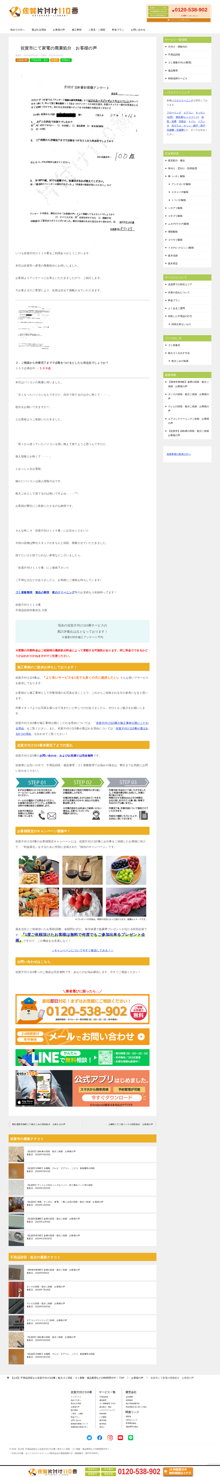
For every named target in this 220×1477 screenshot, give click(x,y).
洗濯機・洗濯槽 (175, 130)
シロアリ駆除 (175, 208)
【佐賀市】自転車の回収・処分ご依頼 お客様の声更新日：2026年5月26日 (51, 1153)
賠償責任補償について (79, 1424)
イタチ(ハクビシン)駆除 (181, 247)
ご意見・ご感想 (96, 29)
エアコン (188, 112)
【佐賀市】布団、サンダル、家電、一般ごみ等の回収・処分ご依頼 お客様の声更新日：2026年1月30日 (65, 1203)
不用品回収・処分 (39, 60)
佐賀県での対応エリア (180, 284)
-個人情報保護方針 (132, 1403)
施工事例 (76, 29)
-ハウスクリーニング (107, 1410)
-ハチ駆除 (102, 1417)
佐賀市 (55, 60)
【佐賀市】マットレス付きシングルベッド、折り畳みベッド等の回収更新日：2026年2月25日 (60, 1186)
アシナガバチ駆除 (181, 184)
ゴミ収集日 (174, 345)
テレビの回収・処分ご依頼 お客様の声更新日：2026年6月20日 (46, 1305)
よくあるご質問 (176, 308)
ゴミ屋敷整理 (23, 592)
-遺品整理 (102, 1400)
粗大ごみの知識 (180, 361)
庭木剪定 (173, 263)
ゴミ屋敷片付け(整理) (179, 62)
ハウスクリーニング (182, 100)
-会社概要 (129, 1397)
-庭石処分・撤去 (105, 1407)
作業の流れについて (179, 292)
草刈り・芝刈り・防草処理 (182, 168)
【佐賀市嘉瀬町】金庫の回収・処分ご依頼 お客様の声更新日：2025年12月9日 (53, 1220)
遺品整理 (173, 70)
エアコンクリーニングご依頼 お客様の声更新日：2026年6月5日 (47, 1322)
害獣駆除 (173, 231)
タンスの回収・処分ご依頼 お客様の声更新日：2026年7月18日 (46, 1288)
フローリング (174, 112)
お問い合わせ (138, 29)
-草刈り (102, 1427)
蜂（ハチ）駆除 (176, 176)
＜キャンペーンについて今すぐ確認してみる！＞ (83, 950)
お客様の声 (59, 29)
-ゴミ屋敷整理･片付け (107, 1403)
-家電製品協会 (130, 1423)
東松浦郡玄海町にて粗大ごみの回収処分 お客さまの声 (38, 1124)
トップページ (76, 1397)
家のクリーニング (63, 592)
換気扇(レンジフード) (187, 117)
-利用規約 (129, 1400)
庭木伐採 (173, 255)
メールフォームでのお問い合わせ (179, 20)
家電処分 (66, 60)
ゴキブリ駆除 (175, 216)
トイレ (192, 121)
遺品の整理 (42, 592)
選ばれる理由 (39, 29)
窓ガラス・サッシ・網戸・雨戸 (188, 125)
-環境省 (128, 1416)
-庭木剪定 (102, 1424)
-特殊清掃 (102, 1414)
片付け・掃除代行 (177, 46)
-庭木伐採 (102, 1420)
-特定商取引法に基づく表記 (136, 1407)
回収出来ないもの (181, 324)
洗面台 (182, 121)
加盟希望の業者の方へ (179, 454)
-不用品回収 (103, 1397)
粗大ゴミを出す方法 (179, 353)
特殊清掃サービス (177, 78)
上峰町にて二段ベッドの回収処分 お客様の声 (130, 1124)
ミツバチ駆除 (179, 200)
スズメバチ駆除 (180, 192)
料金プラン (118, 29)
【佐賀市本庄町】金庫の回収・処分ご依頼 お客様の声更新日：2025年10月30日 (53, 1237)
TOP (67, 1377)
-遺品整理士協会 (131, 1427)
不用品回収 (174, 54)
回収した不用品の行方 (180, 316)
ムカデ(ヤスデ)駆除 (178, 223)
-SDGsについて (131, 1420)
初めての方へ (17, 29)
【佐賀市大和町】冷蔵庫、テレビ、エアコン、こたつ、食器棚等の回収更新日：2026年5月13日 (61, 1170)
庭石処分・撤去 (176, 160)
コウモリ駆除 (175, 239)
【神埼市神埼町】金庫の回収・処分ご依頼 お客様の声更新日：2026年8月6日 (53, 1271)
